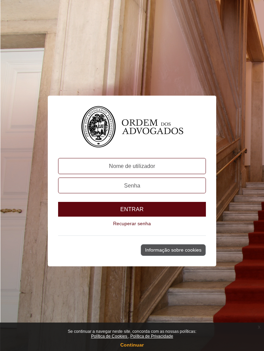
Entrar (132, 209)
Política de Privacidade (151, 336)
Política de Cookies (109, 336)
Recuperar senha (132, 223)
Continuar (132, 345)
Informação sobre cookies (173, 250)
